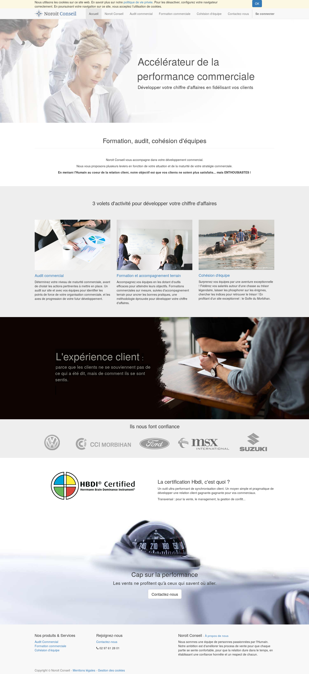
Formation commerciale (50, 646)
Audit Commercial (46, 642)
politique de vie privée (138, 2)
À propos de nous (216, 636)
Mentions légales (84, 670)
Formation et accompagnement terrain (149, 275)
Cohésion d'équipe (214, 275)
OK (257, 3)
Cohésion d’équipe (47, 650)
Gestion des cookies (111, 670)
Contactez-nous (106, 642)
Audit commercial (49, 275)
